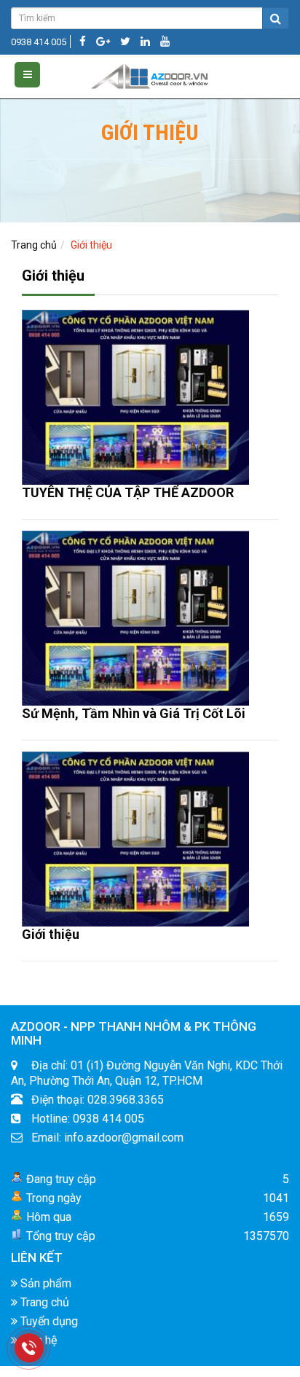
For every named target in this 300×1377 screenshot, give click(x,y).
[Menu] (27, 74)
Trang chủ (34, 245)
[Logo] (149, 73)
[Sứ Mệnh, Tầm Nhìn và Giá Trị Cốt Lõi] (135, 617)
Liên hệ (37, 1340)
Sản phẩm (44, 1283)
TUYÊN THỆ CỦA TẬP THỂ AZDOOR (128, 492)
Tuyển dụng (47, 1321)
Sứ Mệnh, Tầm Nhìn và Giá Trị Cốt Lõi (133, 713)
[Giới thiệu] (135, 838)
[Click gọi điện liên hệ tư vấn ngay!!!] (29, 1347)
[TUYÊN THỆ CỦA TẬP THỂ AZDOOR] (135, 396)
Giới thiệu (50, 934)
